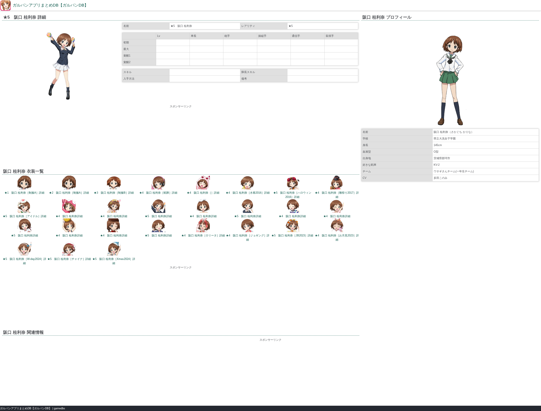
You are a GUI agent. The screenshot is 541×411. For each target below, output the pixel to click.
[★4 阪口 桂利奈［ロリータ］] (203, 225)
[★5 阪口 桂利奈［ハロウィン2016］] (292, 183)
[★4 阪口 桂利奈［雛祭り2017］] (337, 183)
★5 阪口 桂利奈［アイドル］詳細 (24, 216)
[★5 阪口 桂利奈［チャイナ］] (69, 249)
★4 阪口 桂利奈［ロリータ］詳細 (203, 235)
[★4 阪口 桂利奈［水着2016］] (247, 183)
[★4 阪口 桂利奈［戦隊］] (158, 183)
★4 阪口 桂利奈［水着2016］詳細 (248, 192)
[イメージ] (62, 101)
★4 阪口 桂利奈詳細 (69, 216)
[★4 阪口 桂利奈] (69, 206)
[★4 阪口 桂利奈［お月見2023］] (337, 225)
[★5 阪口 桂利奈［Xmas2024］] (114, 249)
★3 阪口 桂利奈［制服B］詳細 (114, 192)
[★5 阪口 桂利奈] (158, 206)
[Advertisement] (180, 138)
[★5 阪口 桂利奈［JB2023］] (292, 225)
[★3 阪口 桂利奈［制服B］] (114, 183)
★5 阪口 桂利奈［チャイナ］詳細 (69, 259)
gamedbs (59, 408)
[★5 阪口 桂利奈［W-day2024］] (24, 249)
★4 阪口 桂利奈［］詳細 (203, 192)
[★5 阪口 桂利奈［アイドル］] (24, 206)
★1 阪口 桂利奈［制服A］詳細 (24, 192)
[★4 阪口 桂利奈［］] (203, 183)
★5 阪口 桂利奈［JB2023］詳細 (292, 235)
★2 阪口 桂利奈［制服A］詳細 (69, 192)
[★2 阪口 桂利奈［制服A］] (69, 183)
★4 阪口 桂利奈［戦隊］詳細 (158, 192)
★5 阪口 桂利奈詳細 (158, 216)
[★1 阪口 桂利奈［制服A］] (24, 183)
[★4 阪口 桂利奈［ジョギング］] (247, 225)
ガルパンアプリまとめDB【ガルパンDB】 (50, 5)
